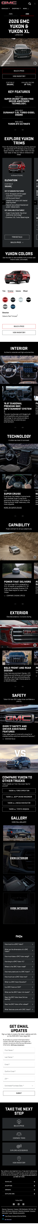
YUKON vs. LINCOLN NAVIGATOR (19, 803)
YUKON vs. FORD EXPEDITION (19, 791)
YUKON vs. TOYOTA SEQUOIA (19, 809)
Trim (3, 291)
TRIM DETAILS (17, 237)
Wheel (25, 291)
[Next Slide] (22, 130)
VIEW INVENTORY (19, 76)
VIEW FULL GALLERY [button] (19, 822)
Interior (18, 291)
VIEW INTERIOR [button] (19, 908)
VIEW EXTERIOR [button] (19, 858)
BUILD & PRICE (19, 71)
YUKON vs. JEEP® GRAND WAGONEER (19, 797)
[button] (14, 61)
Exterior (10, 291)
